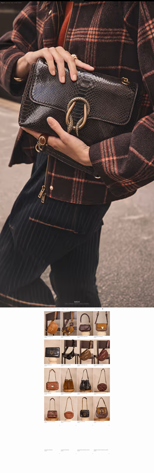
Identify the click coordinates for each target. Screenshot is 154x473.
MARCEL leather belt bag (48, 336)
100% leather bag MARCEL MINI (82, 336)
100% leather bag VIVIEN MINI (66, 421)
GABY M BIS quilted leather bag (49, 421)
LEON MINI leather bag (81, 421)
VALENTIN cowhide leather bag (99, 421)
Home (45, 27)
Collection (48, 27)
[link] (8, 2)
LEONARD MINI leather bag (98, 336)
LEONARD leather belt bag (65, 336)
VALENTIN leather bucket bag (66, 393)
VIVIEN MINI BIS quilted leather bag (100, 393)
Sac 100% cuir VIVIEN (47, 393)
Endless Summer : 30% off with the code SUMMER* (77, 0)
